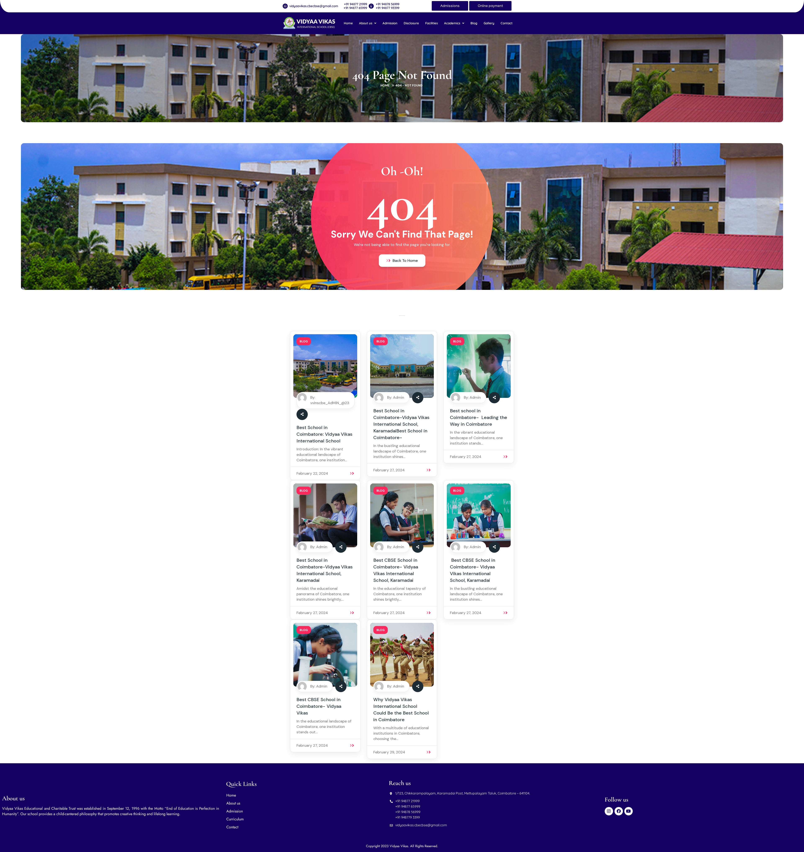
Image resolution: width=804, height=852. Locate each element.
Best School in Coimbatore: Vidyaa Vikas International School (324, 434)
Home (348, 23)
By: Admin (395, 397)
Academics (452, 23)
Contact (507, 23)
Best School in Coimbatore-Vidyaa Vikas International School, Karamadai (324, 570)
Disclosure (411, 23)
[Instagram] (609, 811)
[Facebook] (619, 811)
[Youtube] (628, 811)
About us (365, 23)
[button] (367, 23)
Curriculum (235, 819)
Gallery (489, 23)
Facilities (431, 23)
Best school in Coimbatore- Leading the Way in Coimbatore (478, 417)
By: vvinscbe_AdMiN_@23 (329, 400)
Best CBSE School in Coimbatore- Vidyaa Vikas (318, 706)
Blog (473, 23)
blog (304, 341)
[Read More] (353, 473)
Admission (390, 23)
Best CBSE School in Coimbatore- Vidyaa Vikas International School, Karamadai (395, 570)
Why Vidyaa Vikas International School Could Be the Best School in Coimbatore (401, 710)
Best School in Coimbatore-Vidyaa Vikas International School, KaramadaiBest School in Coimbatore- (401, 424)
